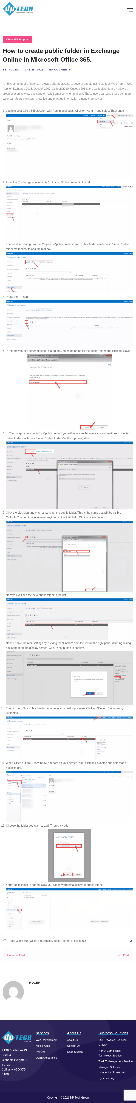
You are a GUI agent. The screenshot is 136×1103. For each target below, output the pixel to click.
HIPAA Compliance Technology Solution (109, 1053)
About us (72, 1039)
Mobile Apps (43, 1045)
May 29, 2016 (34, 69)
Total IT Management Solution (115, 1061)
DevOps (41, 1051)
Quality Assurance (46, 1057)
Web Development (46, 1039)
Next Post (123, 955)
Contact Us (73, 1045)
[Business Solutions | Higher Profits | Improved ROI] (18, 8)
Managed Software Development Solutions (111, 1070)
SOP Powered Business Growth (112, 1042)
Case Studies (75, 1051)
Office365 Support (17, 39)
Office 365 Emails (41, 940)
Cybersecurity (106, 1078)
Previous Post (16, 955)
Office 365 (22, 940)
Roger (13, 69)
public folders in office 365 (69, 940)
